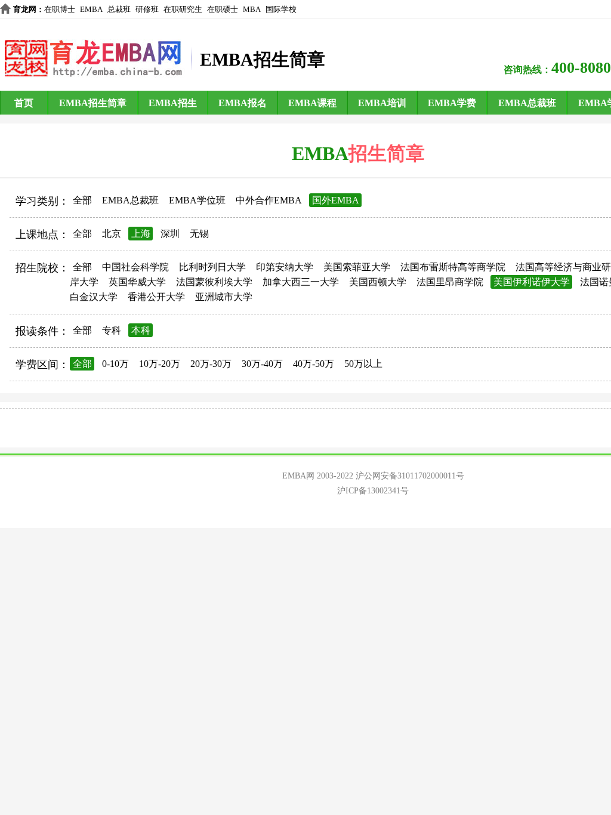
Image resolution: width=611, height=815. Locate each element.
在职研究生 (182, 9)
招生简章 (386, 153)
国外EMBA (335, 200)
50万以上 (363, 364)
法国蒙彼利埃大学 (214, 282)
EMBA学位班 (197, 200)
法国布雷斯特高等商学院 (452, 267)
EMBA (91, 9)
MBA (252, 9)
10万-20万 (159, 364)
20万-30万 (211, 364)
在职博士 (59, 9)
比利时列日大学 (212, 267)
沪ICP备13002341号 (373, 490)
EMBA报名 (242, 103)
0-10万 (115, 364)
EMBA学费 (452, 103)
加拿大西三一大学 (301, 282)
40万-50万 (313, 364)
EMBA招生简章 (92, 103)
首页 (23, 103)
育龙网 (24, 9)
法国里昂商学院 (449, 282)
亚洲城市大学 (223, 297)
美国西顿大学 (377, 282)
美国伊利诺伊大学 (531, 282)
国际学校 (281, 9)
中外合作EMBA (269, 200)
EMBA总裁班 (527, 103)
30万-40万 (262, 364)
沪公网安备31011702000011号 (410, 475)
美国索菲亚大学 (356, 267)
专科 (111, 330)
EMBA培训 (382, 103)
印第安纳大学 (284, 267)
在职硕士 (222, 9)
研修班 (147, 9)
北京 (111, 234)
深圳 (170, 234)
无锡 (199, 234)
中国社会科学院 (135, 267)
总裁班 (119, 9)
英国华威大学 (137, 282)
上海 (140, 234)
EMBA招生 (173, 103)
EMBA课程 (312, 103)
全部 (82, 200)
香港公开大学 (156, 297)
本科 (140, 330)
